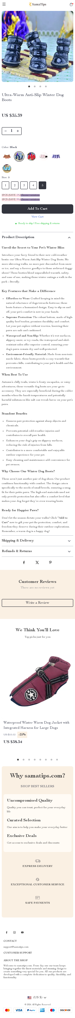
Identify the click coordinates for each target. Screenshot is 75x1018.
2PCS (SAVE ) (11, 195)
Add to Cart (37, 209)
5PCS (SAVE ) (11, 199)
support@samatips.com (16, 947)
